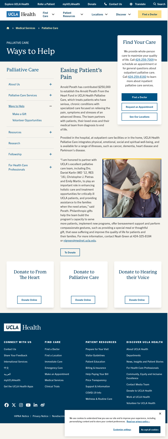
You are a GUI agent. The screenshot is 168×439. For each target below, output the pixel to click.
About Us (14, 84)
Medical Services (25, 28)
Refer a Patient (46, 4)
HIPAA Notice (21, 416)
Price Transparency (96, 380)
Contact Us (115, 3)
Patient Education (95, 361)
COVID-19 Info (93, 392)
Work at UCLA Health (138, 396)
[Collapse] (50, 106)
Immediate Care (53, 361)
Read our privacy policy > (138, 421)
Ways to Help (16, 106)
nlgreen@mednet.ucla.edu (79, 240)
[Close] (160, 413)
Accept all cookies (149, 429)
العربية (7, 373)
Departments (133, 355)
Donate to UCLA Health (139, 390)
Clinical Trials (52, 386)
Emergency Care (54, 367)
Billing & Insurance (96, 367)
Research (14, 143)
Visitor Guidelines (95, 355)
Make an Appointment (57, 373)
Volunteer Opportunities (27, 120)
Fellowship (15, 154)
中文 (6, 367)
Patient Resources (69, 14)
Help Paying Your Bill (97, 373)
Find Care (45, 14)
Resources (15, 132)
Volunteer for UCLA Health (140, 403)
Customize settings (122, 429)
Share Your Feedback (15, 355)
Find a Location (53, 355)
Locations (97, 14)
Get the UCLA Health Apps (18, 386)
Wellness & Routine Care (99, 398)
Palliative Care (50, 28)
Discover (121, 14)
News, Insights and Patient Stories (144, 361)
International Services (15, 361)
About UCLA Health (137, 349)
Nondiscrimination (62, 416)
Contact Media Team (137, 384)
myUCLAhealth (71, 4)
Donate (92, 4)
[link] (6, 405)
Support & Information (98, 386)
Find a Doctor (149, 14)
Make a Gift (19, 114)
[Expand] (50, 84)
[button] (17, 4)
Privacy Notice (40, 416)
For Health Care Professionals (18, 167)
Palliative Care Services (23, 95)
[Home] (8, 28)
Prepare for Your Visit (97, 349)
